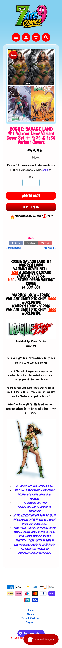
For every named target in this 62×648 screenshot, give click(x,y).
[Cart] (36, 37)
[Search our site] (46, 37)
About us (31, 614)
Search (31, 610)
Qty (31, 177)
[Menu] (16, 37)
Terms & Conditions (31, 618)
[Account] (26, 37)
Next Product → (50, 248)
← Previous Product (13, 248)
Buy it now (31, 207)
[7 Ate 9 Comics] (31, 16)
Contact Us (31, 622)
